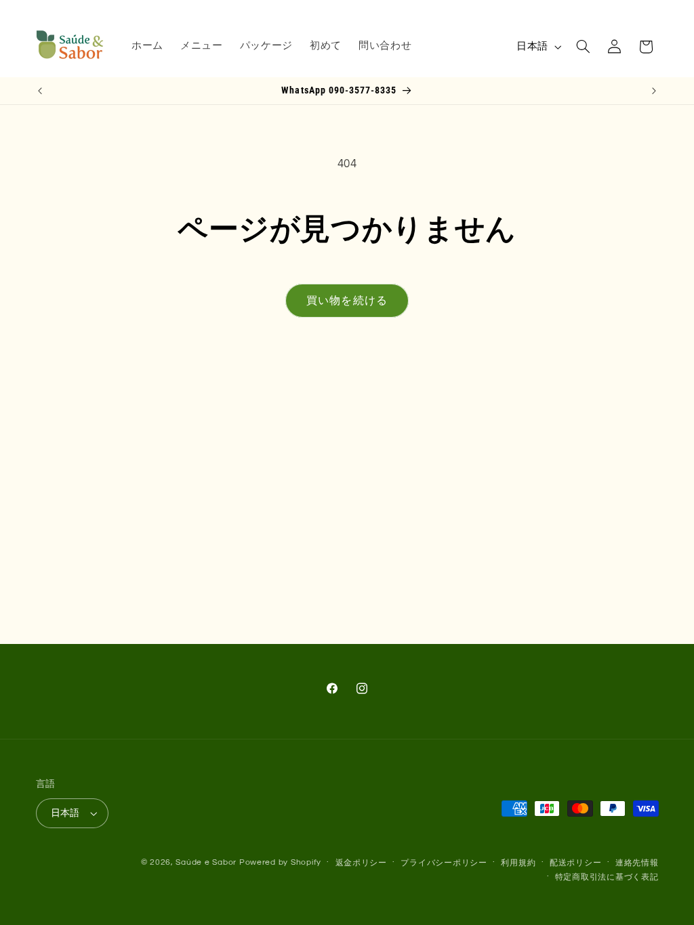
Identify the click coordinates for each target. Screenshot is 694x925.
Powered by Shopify (280, 862)
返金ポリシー (361, 863)
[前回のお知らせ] (40, 90)
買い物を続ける (346, 300)
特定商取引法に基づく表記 (607, 877)
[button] (582, 46)
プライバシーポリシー (444, 863)
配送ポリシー (575, 863)
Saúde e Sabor (206, 862)
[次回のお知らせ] (654, 90)
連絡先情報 (637, 863)
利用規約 (518, 863)
